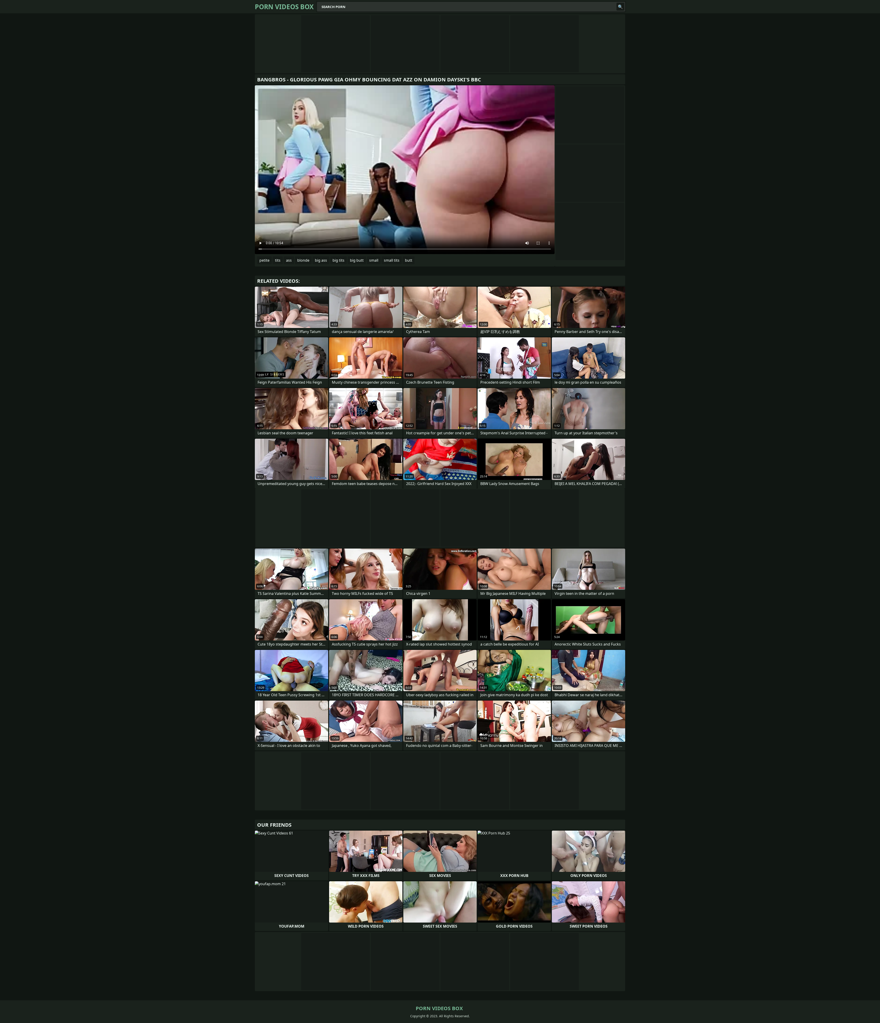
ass (289, 260)
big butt (357, 260)
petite (264, 260)
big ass (321, 260)
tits (277, 260)
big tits (338, 260)
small (373, 260)
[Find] (620, 7)
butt (408, 260)
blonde (303, 260)
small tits (391, 260)
